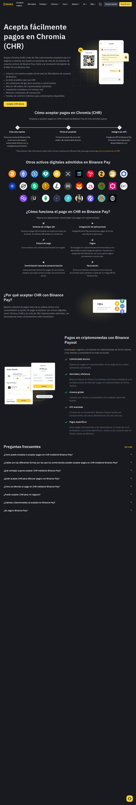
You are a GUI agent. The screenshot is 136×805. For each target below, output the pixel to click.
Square (75, 4)
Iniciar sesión (111, 4)
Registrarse (125, 4)
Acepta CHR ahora (15, 104)
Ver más (128, 447)
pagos (73, 350)
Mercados (32, 4)
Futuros (54, 4)
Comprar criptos (20, 4)
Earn (65, 4)
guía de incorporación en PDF (108, 151)
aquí (25, 143)
